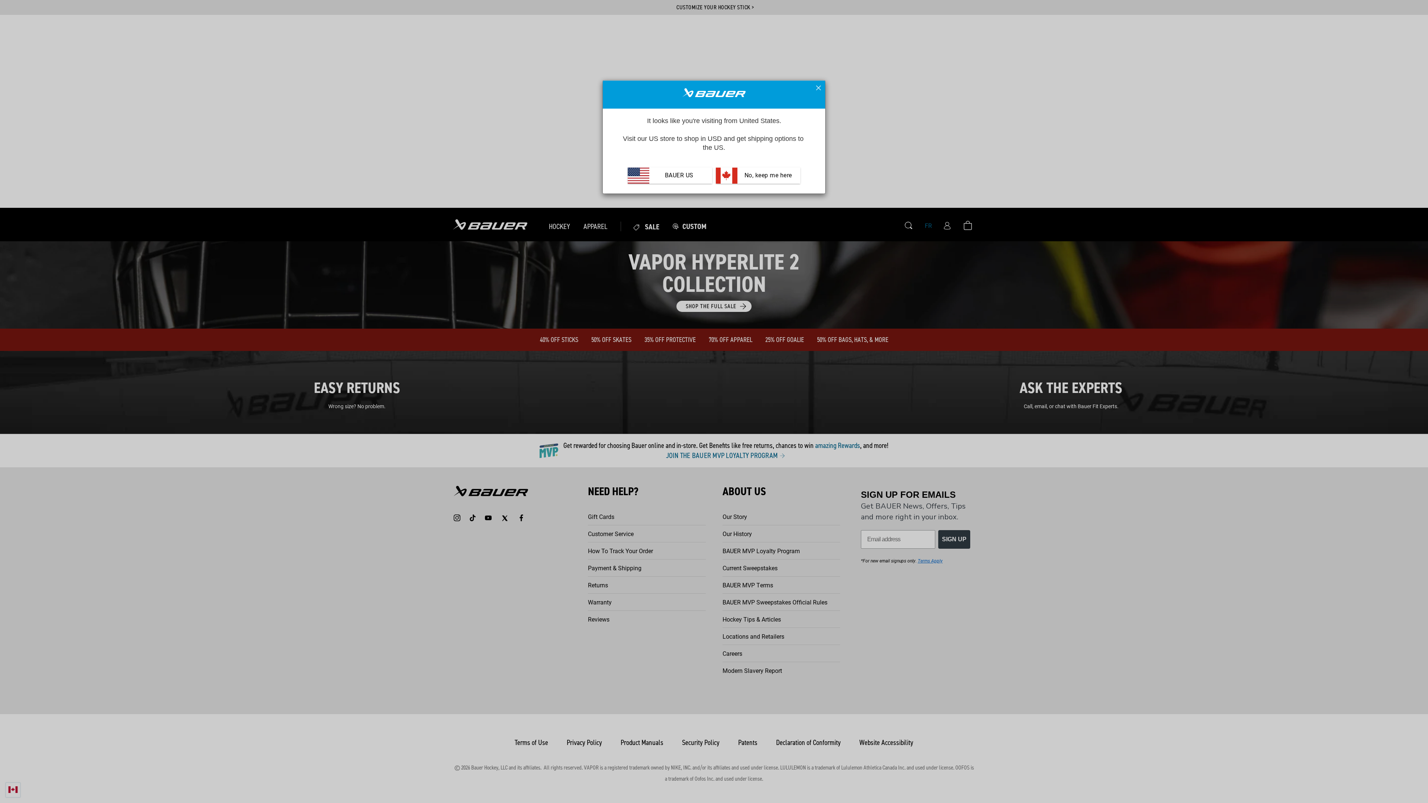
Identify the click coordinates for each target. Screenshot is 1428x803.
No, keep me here (767, 175)
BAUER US (679, 175)
